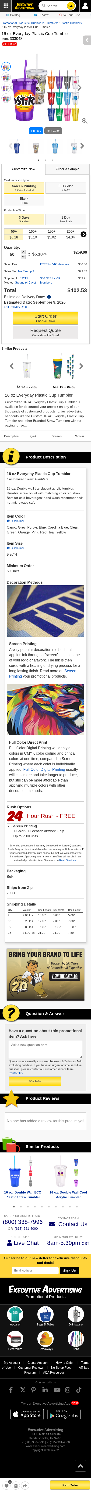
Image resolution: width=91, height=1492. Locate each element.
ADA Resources (54, 1372)
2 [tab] (45, 160)
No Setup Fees (61, 1367)
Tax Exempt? (26, 271)
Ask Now (35, 1081)
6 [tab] (49, 1206)
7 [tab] (56, 1206)
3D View (43, 15)
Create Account (38, 1362)
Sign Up (69, 1270)
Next (81, 145)
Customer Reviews (31, 1367)
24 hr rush (9, 44)
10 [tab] (77, 1206)
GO (71, 6)
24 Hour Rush (71, 15)
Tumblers (52, 23)
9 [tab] (70, 1206)
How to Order (65, 1362)
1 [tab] (38, 160)
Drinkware (37, 23)
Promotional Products (15, 23)
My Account (12, 1362)
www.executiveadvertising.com (45, 1446)
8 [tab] (63, 1206)
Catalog (15, 15)
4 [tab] (35, 1206)
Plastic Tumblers (71, 23)
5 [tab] (42, 1206)
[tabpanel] (17, 146)
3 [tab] (52, 160)
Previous (9, 145)
